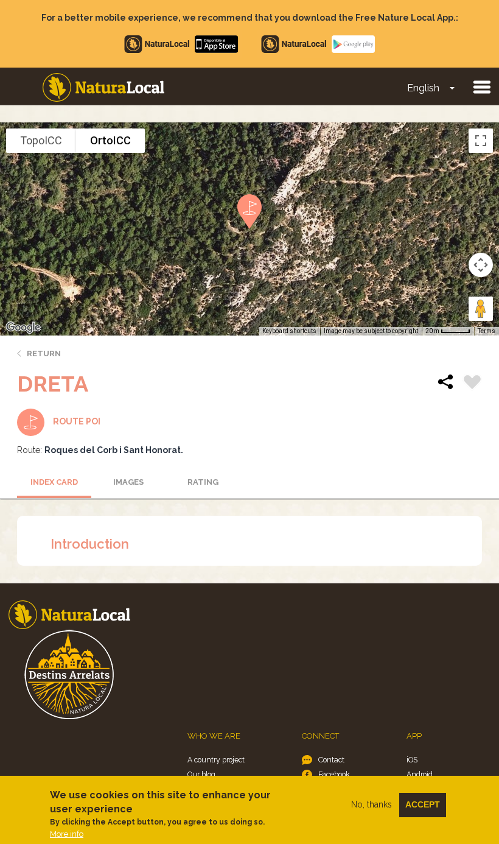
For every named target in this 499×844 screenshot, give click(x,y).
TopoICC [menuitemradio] (41, 140)
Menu (481, 86)
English (423, 88)
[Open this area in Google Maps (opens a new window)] (23, 328)
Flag (472, 383)
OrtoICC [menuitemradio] (110, 140)
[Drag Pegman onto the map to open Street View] (481, 309)
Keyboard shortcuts (289, 331)
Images (128, 482)
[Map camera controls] (481, 265)
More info (66, 834)
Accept (422, 804)
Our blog (201, 774)
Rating (202, 482)
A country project (216, 759)
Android (420, 774)
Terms (486, 331)
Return (44, 353)
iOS (412, 759)
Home (103, 87)
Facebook (334, 774)
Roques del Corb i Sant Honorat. (113, 450)
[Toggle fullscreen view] (481, 140)
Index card (54, 482)
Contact (331, 759)
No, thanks (371, 804)
